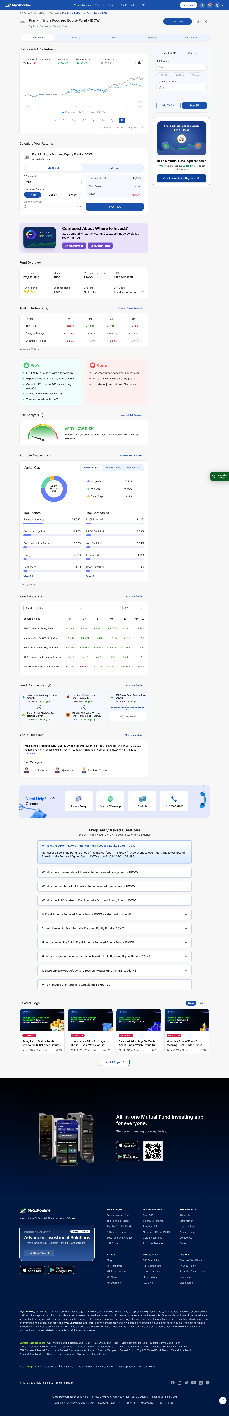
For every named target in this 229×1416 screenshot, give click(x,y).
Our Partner (186, 1220)
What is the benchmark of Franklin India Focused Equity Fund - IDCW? (88, 886)
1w (46, 120)
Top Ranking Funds (118, 1220)
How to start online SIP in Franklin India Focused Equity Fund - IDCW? (88, 942)
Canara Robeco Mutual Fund (133, 1346)
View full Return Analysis (130, 308)
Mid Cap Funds (147, 1366)
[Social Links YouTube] (193, 1383)
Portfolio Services (153, 1243)
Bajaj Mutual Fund (80, 1342)
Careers (184, 1243)
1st (164, 87)
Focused (44, 26)
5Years (73, 194)
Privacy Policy (187, 1265)
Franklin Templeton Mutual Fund (115, 1350)
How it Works (150, 1277)
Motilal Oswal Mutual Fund (165, 1342)
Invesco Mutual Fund (164, 1346)
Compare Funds (134, 596)
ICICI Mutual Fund (57, 1342)
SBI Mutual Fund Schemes (59, 1354)
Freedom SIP (150, 1226)
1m (55, 120)
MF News (112, 1277)
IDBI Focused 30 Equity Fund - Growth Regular (39, 628)
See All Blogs (112, 1062)
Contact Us (185, 1237)
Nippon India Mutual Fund (91, 1354)
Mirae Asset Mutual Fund (33, 1346)
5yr (112, 120)
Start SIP (194, 105)
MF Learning (114, 1282)
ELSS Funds (68, 1366)
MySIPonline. (43, 1382)
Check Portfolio (74, 245)
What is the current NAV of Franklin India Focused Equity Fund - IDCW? (89, 845)
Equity (32, 26)
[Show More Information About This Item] (46, 308)
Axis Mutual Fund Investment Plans (74, 1350)
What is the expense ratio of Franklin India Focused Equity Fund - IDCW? (90, 872)
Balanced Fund (104, 1366)
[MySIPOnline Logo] (18, 5)
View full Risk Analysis (131, 415)
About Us (184, 1215)
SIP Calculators (151, 1260)
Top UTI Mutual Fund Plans (152, 1350)
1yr (93, 120)
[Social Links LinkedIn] (179, 1383)
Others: (113, 467)
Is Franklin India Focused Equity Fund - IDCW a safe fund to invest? (86, 914)
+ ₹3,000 (179, 74)
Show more (29, 753)
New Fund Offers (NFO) (156, 1232)
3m (64, 120)
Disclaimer (185, 1277)
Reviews (148, 1282)
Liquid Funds (85, 1366)
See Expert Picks (100, 245)
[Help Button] (223, 1400)
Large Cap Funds (48, 1366)
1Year (33, 194)
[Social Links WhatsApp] (208, 1383)
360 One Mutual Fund (106, 1342)
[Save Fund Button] (197, 21)
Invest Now (177, 21)
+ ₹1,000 (163, 74)
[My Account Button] (219, 5)
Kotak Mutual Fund (30, 1354)
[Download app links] (127, 1145)
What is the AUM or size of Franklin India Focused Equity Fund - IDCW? (89, 900)
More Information (133, 735)
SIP (126, 608)
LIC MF (183, 1346)
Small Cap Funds (125, 1366)
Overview (37, 37)
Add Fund (130, 716)
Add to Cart (168, 105)
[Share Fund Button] (206, 21)
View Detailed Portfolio (131, 455)
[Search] (202, 5)
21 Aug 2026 (131, 127)
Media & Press (187, 1226)
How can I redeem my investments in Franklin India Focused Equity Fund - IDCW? (96, 956)
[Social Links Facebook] (173, 1383)
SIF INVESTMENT (153, 1220)
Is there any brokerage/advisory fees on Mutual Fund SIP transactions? (89, 970)
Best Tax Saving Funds (120, 1237)
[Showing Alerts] (139, 63)
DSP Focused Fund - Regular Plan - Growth (41, 657)
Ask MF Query (187, 1232)
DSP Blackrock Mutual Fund (35, 1350)
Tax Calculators (152, 1265)
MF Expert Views (116, 1271)
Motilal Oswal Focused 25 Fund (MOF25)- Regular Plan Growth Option (39, 638)
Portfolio (153, 37)
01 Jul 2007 (106, 127)
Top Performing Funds (119, 1226)
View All (28, 576)
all (122, 120)
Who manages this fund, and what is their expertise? (77, 984)
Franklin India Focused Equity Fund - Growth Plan (42, 666)
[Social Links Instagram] (201, 1383)
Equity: (91, 467)
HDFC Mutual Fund (61, 1346)
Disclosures (186, 1282)
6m (73, 120)
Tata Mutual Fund (181, 1350)
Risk (114, 37)
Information (191, 37)
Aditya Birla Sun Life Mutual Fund (95, 1346)
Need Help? (189, 5)
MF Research (114, 1265)
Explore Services (37, 1253)
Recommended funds (119, 1215)
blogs (191, 1003)
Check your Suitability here (179, 178)
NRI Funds (112, 1243)
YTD (84, 120)
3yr (103, 120)
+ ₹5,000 (194, 74)
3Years (53, 194)
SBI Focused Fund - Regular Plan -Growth (41, 647)
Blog (109, 1260)
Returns (76, 37)
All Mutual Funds (116, 1232)
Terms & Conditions (190, 1260)
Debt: (133, 467)
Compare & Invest (153, 1271)
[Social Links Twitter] (186, 1383)
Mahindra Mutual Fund (134, 1342)
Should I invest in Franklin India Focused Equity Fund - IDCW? (83, 928)
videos (203, 1003)
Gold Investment (152, 1237)
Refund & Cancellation (192, 1271)
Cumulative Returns (35, 608)
